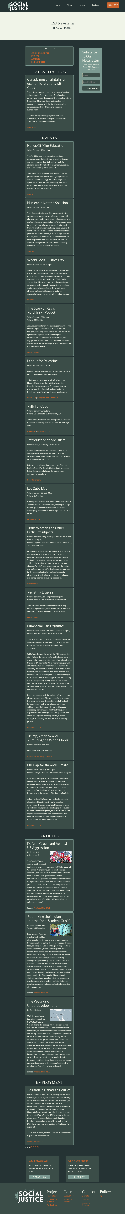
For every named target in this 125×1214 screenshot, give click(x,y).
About (69, 5)
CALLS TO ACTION (40, 53)
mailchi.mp (31, 127)
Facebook (31, 397)
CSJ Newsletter (39, 1160)
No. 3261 (42, 908)
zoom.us (30, 194)
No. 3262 (42, 992)
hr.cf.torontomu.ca (34, 1141)
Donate (113, 5)
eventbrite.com (33, 352)
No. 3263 (42, 1072)
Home (58, 5)
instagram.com (43, 397)
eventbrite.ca (32, 583)
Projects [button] (96, 5)
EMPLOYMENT (38, 62)
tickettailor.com (34, 480)
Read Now (40, 1177)
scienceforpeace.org (35, 756)
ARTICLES (35, 59)
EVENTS (35, 56)
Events (82, 5)
